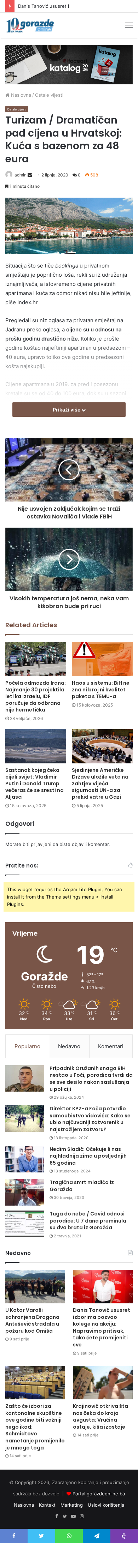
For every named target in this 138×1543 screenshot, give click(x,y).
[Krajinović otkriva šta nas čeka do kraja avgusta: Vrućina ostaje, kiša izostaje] (103, 1382)
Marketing (72, 1505)
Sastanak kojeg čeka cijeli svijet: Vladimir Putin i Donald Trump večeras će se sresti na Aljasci (34, 783)
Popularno (27, 1046)
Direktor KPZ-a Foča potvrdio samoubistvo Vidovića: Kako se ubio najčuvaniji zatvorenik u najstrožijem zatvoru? (90, 1119)
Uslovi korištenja (106, 1505)
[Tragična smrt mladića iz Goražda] (24, 1192)
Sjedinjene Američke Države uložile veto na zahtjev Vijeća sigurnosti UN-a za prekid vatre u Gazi (100, 783)
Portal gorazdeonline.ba (99, 1493)
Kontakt (47, 1505)
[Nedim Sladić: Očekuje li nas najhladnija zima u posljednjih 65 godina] (24, 1159)
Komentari (110, 1046)
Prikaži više (67, 410)
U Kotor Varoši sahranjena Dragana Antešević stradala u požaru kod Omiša (32, 1320)
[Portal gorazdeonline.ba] (30, 25)
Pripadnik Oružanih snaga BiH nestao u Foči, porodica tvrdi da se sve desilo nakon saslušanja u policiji (91, 1079)
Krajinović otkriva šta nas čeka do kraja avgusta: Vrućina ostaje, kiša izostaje (100, 1416)
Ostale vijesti (49, 95)
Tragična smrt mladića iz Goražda (82, 1186)
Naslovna (20, 95)
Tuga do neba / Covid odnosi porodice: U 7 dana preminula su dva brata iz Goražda (88, 1220)
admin (21, 175)
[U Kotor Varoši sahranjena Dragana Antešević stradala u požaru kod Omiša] (35, 1286)
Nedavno (69, 1046)
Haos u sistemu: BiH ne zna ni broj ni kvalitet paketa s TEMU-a (101, 689)
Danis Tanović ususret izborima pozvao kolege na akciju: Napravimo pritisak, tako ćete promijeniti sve (101, 1327)
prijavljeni (41, 844)
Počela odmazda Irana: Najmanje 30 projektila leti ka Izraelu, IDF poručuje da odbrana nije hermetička (35, 696)
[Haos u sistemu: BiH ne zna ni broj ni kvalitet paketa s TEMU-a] (102, 659)
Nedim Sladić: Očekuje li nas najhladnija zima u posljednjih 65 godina (88, 1156)
